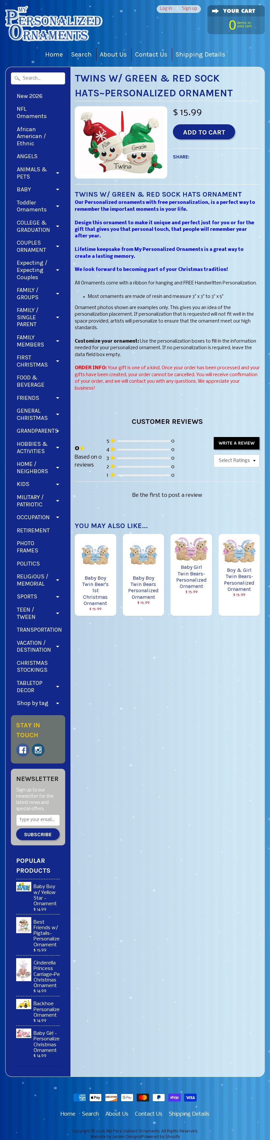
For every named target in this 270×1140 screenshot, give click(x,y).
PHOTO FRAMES (27, 547)
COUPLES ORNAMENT (31, 246)
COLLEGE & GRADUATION (33, 226)
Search (81, 54)
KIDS (23, 484)
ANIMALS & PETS (32, 173)
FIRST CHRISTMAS (32, 361)
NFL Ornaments (32, 112)
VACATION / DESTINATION (34, 646)
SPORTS (27, 596)
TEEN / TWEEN (26, 613)
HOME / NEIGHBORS (32, 467)
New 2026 (29, 96)
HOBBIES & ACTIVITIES (32, 447)
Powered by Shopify (161, 1137)
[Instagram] (38, 750)
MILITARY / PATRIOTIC (30, 501)
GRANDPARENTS (37, 430)
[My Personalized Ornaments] (54, 33)
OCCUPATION (33, 517)
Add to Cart (204, 132)
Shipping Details (200, 54)
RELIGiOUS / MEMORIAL (32, 580)
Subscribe (38, 834)
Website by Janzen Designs (116, 1137)
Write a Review (237, 443)
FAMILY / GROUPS (28, 293)
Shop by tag (32, 703)
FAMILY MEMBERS (30, 341)
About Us (113, 54)
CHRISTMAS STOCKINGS (32, 666)
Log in (166, 9)
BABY (24, 189)
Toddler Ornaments (32, 206)
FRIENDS (28, 397)
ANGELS (27, 156)
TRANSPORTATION (39, 629)
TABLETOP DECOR (29, 686)
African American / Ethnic (31, 136)
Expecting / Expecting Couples (32, 269)
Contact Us (151, 54)
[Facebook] (22, 750)
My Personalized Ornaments (132, 1131)
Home (54, 54)
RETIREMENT (33, 530)
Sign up (189, 9)
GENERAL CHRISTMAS (32, 414)
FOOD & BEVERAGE (30, 381)
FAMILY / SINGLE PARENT (28, 317)
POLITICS (28, 563)
